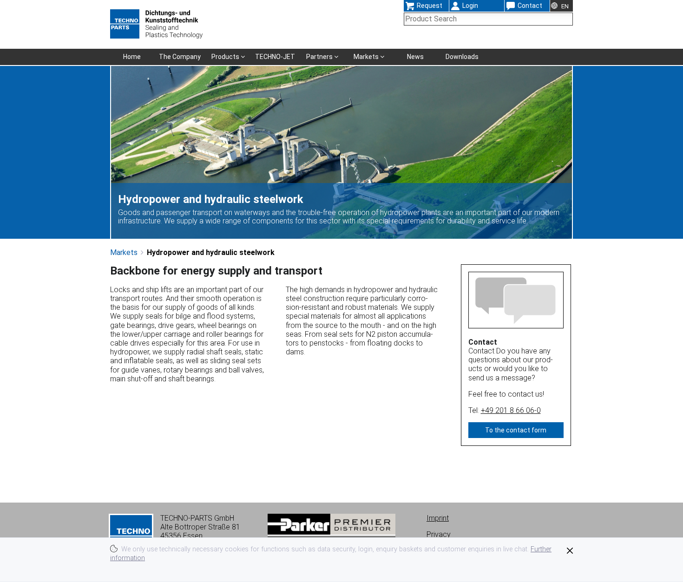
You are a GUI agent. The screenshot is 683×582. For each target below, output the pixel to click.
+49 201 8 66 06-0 (511, 410)
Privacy (439, 534)
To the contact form (515, 430)
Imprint (438, 518)
